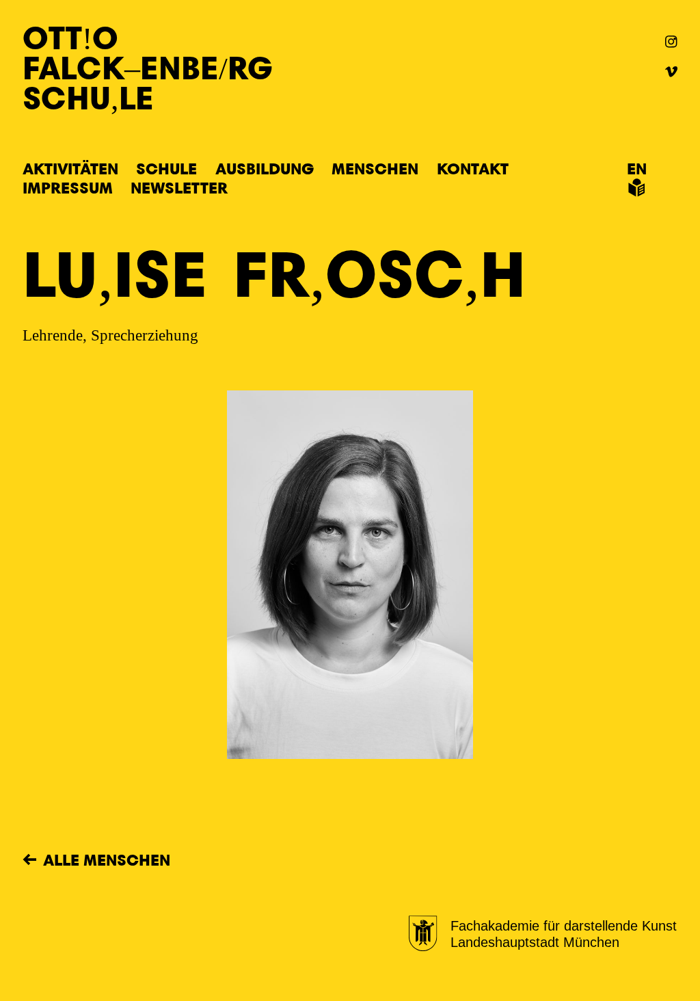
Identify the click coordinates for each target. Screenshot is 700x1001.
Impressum (68, 187)
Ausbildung (264, 168)
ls (636, 187)
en (637, 168)
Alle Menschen (106, 859)
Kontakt (473, 168)
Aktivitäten (70, 168)
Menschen (375, 168)
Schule (166, 168)
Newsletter (179, 187)
